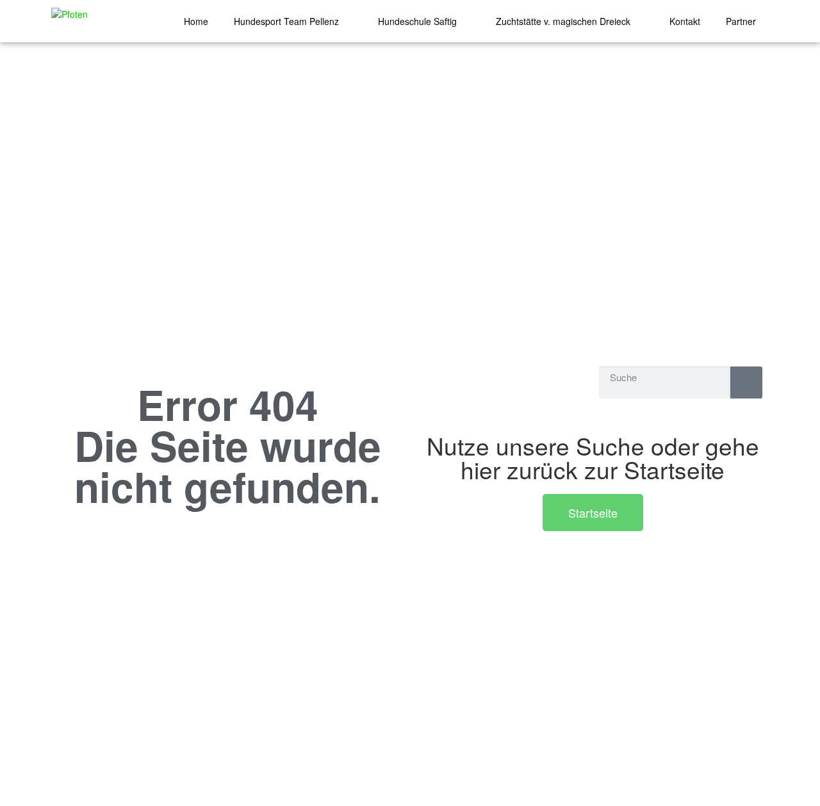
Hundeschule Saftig (417, 21)
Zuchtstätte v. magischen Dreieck (563, 21)
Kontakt (684, 21)
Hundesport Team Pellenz (286, 21)
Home (196, 21)
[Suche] (746, 382)
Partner (741, 21)
